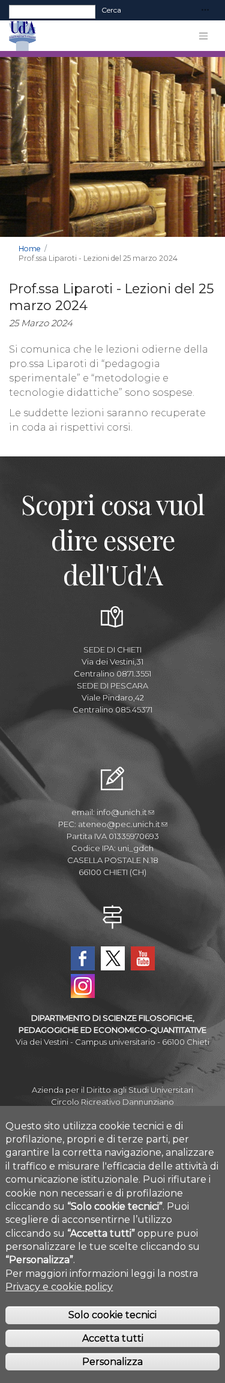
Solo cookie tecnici (112, 1315)
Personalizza (112, 1361)
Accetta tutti (112, 1338)
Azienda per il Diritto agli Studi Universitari (112, 1090)
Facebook (83, 958)
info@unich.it (122, 812)
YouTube (143, 958)
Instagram (83, 986)
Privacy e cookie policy (59, 1286)
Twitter (113, 958)
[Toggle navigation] (205, 10)
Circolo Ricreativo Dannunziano (112, 1102)
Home (30, 248)
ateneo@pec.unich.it (119, 824)
